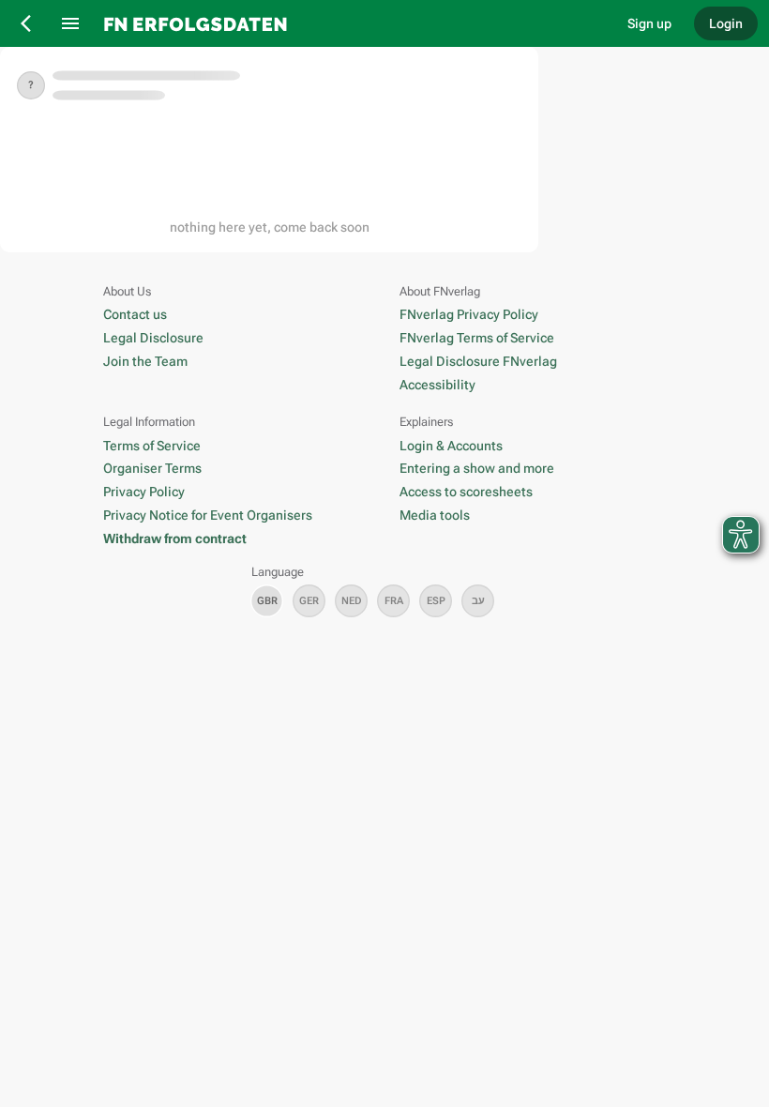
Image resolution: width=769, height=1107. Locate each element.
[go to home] (351, 23)
